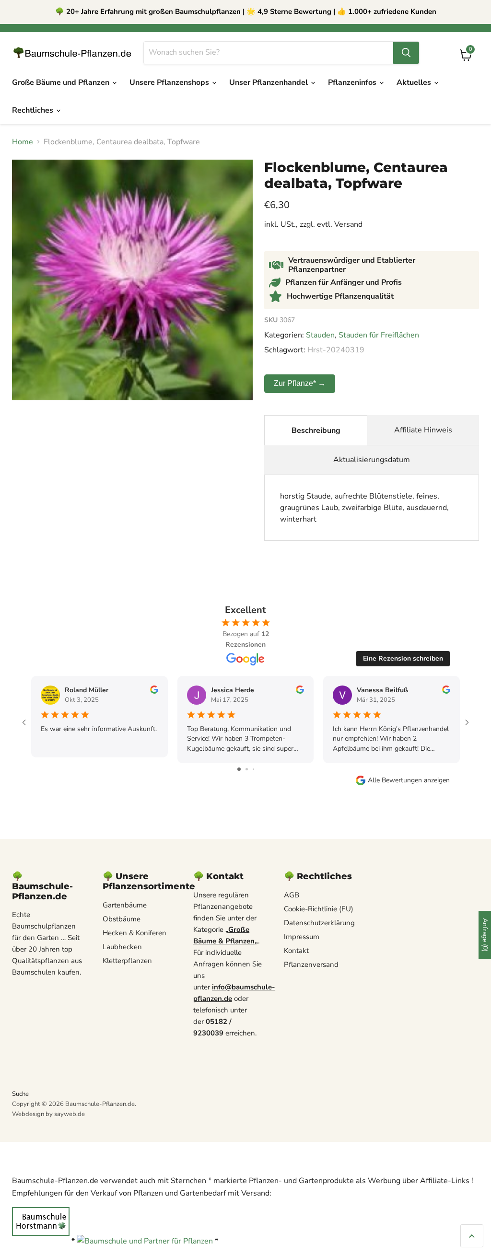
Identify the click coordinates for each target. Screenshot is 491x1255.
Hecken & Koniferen (134, 933)
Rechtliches (33, 110)
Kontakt (296, 950)
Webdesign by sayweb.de (48, 1114)
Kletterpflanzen (127, 960)
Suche (20, 1094)
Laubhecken (122, 947)
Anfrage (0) (485, 935)
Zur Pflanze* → (300, 383)
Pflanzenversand (311, 964)
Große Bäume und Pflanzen (61, 82)
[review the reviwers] (154, 691)
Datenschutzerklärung (319, 923)
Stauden (320, 335)
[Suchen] (406, 53)
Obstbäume (121, 919)
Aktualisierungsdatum (371, 459)
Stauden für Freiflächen (379, 335)
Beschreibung (316, 430)
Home (22, 142)
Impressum (301, 936)
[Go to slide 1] (239, 769)
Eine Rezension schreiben (403, 658)
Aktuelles (415, 82)
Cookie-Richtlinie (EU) (318, 909)
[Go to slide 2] (247, 769)
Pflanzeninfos (353, 82)
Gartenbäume (125, 905)
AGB (291, 895)
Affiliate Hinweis (423, 430)
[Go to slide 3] (253, 769)
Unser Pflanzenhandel (269, 82)
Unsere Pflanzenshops (170, 82)
